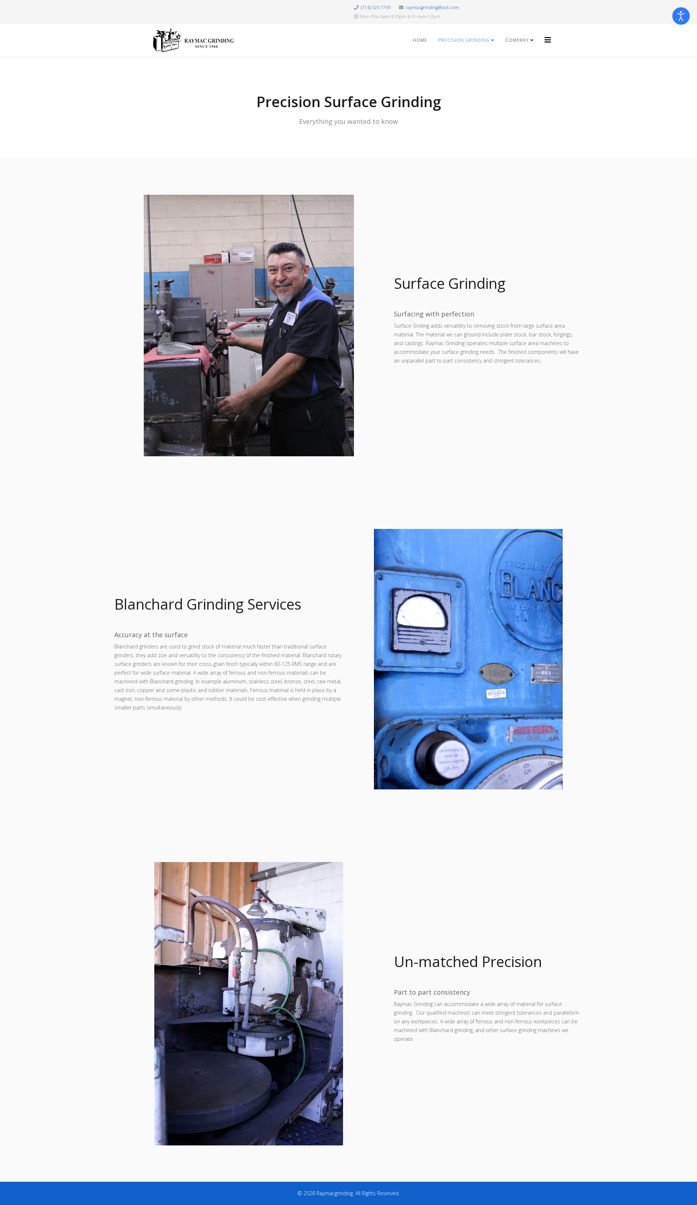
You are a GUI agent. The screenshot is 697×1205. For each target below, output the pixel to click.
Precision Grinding (464, 40)
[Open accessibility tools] (681, 16)
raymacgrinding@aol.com (432, 7)
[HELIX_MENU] (548, 40)
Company (517, 40)
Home (420, 40)
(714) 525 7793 (376, 7)
